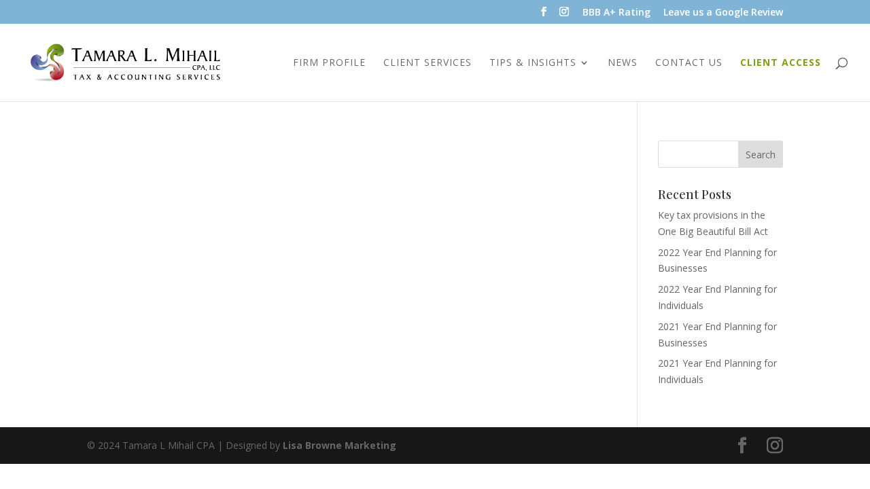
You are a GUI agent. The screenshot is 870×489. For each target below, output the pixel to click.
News (623, 63)
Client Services (427, 63)
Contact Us (689, 63)
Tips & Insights (532, 63)
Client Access (780, 63)
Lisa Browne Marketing (339, 445)
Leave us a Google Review (723, 12)
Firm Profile (329, 63)
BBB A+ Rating (616, 12)
